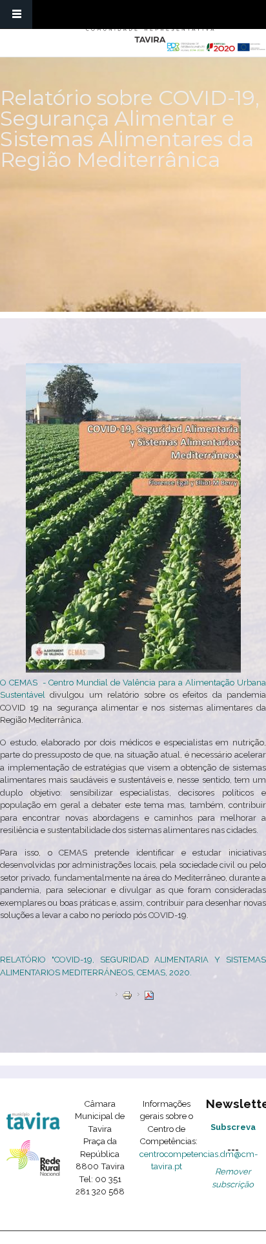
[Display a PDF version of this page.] (149, 994)
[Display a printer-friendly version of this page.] (127, 994)
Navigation (16, 14)
